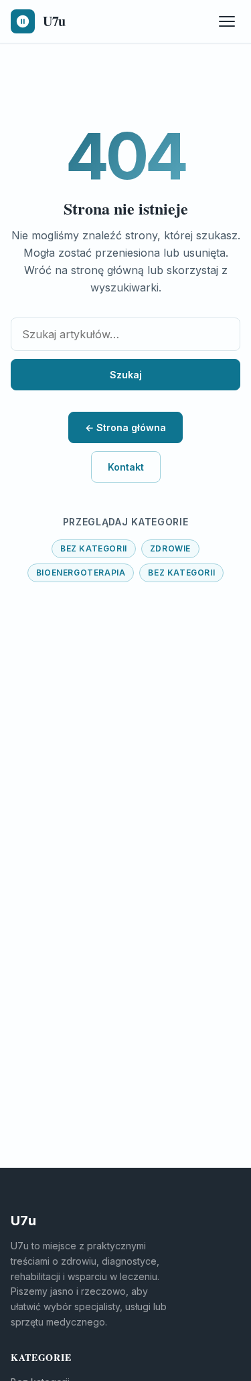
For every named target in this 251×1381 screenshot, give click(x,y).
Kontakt (126, 467)
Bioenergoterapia (81, 573)
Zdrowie (170, 548)
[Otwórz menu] (227, 21)
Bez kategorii (93, 548)
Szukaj (126, 374)
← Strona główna (125, 427)
